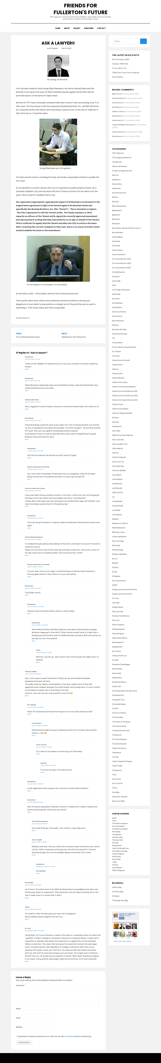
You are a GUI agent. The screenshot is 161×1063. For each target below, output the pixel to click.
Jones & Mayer (117, 479)
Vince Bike (115, 792)
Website (19, 1027)
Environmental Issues (119, 334)
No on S (114, 559)
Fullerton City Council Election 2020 (125, 396)
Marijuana (115, 519)
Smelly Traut (116, 686)
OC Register (116, 576)
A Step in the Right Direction (122, 171)
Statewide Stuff (118, 695)
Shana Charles (117, 669)
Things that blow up (119, 748)
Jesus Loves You (118, 462)
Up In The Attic (117, 783)
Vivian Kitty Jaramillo (119, 797)
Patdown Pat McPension (120, 616)
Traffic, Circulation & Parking (122, 761)
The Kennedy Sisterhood (120, 731)
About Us (26, 318)
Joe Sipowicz (117, 835)
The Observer (117, 735)
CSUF (114, 285)
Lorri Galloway (117, 515)
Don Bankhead (117, 303)
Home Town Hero (118, 440)
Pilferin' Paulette (118, 625)
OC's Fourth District (119, 581)
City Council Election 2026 (121, 268)
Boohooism (116, 224)
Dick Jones (116, 299)
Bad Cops (115, 202)
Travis (114, 775)
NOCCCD (115, 563)
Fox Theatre (116, 352)
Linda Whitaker (117, 501)
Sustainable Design (119, 704)
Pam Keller (116, 603)
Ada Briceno (116, 180)
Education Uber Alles (119, 329)
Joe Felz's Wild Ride (119, 471)
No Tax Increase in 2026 (120, 59)
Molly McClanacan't (119, 528)
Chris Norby (116, 246)
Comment (20, 985)
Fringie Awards (117, 365)
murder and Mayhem (119, 537)
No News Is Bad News (119, 554)
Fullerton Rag (117, 887)
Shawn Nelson (117, 678)
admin (114, 818)
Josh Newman (117, 484)
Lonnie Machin (117, 868)
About (67, 28)
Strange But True (118, 700)
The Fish (115, 865)
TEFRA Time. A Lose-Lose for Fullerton (125, 73)
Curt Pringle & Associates (121, 290)
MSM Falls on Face (118, 532)
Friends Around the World (121, 360)
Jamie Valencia (117, 448)
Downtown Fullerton (119, 312)
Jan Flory (115, 453)
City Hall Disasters (118, 272)
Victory (114, 788)
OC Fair (114, 572)
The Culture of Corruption (121, 722)
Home (57, 28)
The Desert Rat (117, 840)
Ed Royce (115, 325)
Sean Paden (116, 859)
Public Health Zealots (119, 638)
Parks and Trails (117, 612)
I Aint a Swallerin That (119, 444)
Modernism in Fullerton (120, 523)
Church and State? (119, 255)
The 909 (115, 709)
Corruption (116, 277)
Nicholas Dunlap (117, 550)
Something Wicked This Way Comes (124, 691)
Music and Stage (118, 541)
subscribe (69, 1036)
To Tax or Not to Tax (119, 68)
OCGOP (114, 585)
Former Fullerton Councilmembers (124, 347)
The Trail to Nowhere (119, 739)
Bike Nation (116, 219)
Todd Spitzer (116, 753)
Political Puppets (118, 634)
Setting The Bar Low (119, 656)
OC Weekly (115, 896)
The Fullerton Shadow (120, 829)
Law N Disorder (117, 488)
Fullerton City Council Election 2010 (124, 391)
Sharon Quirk (116, 673)
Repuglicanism (117, 647)
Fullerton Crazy (117, 404)
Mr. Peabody (116, 832)
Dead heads (116, 294)
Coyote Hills (116, 281)
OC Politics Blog (117, 892)
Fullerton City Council (119, 382)
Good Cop (115, 422)
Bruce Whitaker (117, 233)
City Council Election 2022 (121, 259)
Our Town (115, 598)
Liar (113, 497)
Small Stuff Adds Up (119, 682)
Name (18, 1009)
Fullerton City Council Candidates (124, 387)
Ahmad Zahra (117, 184)
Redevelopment (118, 642)
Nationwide (116, 545)
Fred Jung (115, 356)
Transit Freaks (117, 766)
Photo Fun (115, 620)
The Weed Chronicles (119, 744)
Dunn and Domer (118, 321)
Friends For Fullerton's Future (81, 9)
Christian (115, 843)
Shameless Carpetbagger (121, 664)
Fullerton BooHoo (118, 378)
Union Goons (116, 779)
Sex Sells (115, 660)
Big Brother (116, 215)
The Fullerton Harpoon (120, 823)
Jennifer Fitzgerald (119, 457)
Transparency (117, 770)
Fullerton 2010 (117, 374)
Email (18, 1018)
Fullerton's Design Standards (122, 413)
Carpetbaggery (117, 237)
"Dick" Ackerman (118, 153)
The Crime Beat (117, 717)
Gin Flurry (115, 418)
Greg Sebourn (117, 426)
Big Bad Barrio (117, 210)
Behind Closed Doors (119, 206)
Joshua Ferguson (118, 854)
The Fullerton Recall (119, 726)
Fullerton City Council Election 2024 (125, 400)
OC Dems (115, 567)
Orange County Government (122, 594)
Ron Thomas (116, 651)
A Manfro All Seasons (119, 166)
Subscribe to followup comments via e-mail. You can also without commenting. (54, 1036)
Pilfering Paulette (118, 629)
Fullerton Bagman (118, 870)
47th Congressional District (122, 158)
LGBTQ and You (117, 493)
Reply (27, 369)
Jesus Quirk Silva (118, 466)
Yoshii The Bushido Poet (120, 848)
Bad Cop (115, 197)
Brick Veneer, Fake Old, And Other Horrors (126, 228)
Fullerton (115, 369)
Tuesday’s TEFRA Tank (120, 64)
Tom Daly (115, 757)
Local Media (116, 510)
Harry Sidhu (116, 431)
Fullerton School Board (120, 409)
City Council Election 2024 (121, 263)
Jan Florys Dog (117, 837)
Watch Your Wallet (118, 801)
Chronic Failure (117, 250)
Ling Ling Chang (117, 506)
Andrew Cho (116, 188)
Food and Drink (117, 343)
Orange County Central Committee (124, 590)
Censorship (116, 241)
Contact (101, 28)
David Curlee (116, 857)
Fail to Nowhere (117, 77)
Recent (77, 28)
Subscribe (88, 28)
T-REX (114, 862)
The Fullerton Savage (119, 851)
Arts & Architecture (119, 193)
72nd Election (117, 162)
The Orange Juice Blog (120, 900)
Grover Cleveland (118, 826)
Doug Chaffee (117, 307)
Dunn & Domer (117, 316)
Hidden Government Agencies (122, 435)
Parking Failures (117, 607)
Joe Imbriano (116, 475)
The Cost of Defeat (119, 713)
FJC (113, 338)
